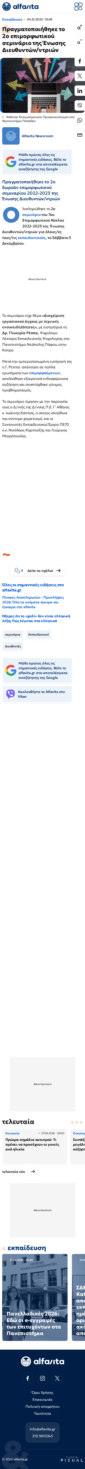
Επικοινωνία (42, 1399)
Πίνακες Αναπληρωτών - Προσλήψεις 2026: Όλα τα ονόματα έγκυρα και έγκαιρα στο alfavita (33, 602)
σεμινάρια (12, 634)
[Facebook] (80, 61)
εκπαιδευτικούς (32, 237)
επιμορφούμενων (44, 373)
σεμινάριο (31, 214)
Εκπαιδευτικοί (38, 634)
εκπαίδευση (27, 1248)
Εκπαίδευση (12, 19)
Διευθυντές (13, 646)
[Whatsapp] (80, 120)
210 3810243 (42, 1436)
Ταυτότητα (42, 1413)
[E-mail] (80, 135)
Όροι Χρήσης (42, 1392)
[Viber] (80, 105)
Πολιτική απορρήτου (42, 1406)
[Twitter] (80, 76)
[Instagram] (42, 1378)
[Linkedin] (80, 91)
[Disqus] (42, 772)
